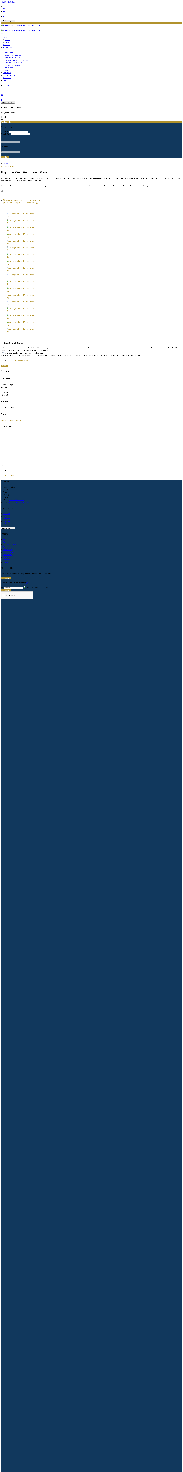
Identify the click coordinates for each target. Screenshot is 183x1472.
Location (6, 83)
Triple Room (9, 68)
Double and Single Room (13, 55)
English (6, 516)
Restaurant (7, 73)
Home (5, 37)
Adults (3, 137)
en (4, 9)
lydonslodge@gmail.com (11, 420)
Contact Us (4, 366)
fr (3, 14)
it (3, 16)
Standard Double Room (13, 65)
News (7, 42)
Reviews (6, 70)
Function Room (9, 75)
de (4, 6)
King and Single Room (12, 57)
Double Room (10, 50)
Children (4, 147)
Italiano (6, 524)
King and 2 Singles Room (13, 62)
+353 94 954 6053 (8, 2)
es (4, 11)
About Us (6, 45)
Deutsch (6, 514)
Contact (6, 85)
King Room (9, 52)
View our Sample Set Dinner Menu (20, 203)
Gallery (5, 80)
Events (7, 40)
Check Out (5, 134)
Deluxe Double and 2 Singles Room (17, 60)
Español (6, 519)
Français (6, 521)
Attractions (7, 78)
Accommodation (9, 47)
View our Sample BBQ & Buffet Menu (21, 200)
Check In (4, 132)
